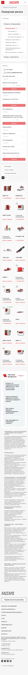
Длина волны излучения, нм (10, 153)
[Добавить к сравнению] (11, 191)
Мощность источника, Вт (10, 82)
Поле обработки (7, 109)
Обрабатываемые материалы (11, 92)
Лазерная (11, 28)
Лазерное (13, 39)
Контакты (4, 634)
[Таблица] (6, 177)
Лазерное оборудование (10, 7)
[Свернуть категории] (25, 18)
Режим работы (6, 127)
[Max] (11, 661)
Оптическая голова (8, 146)
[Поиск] (25, 2)
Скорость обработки (8, 133)
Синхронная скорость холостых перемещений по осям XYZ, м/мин (12, 116)
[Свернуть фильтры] (25, 66)
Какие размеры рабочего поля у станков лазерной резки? (13, 399)
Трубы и (14, 34)
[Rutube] (8, 661)
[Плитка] (3, 177)
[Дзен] (5, 661)
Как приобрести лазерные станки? (12, 421)
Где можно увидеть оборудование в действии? (12, 411)
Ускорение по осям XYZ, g (10, 99)
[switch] (4, 70)
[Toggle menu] (2, 2)
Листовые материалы (10, 173)
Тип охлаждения (7, 140)
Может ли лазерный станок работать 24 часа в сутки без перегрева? (12, 386)
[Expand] (24, 57)
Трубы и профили (9, 169)
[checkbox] (3, 166)
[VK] (2, 661)
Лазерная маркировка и (12, 48)
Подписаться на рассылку (14, 600)
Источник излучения (8, 76)
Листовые (16, 37)
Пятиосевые (7, 166)
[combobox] (14, 79)
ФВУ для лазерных (14, 52)
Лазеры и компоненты (11, 57)
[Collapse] (24, 24)
